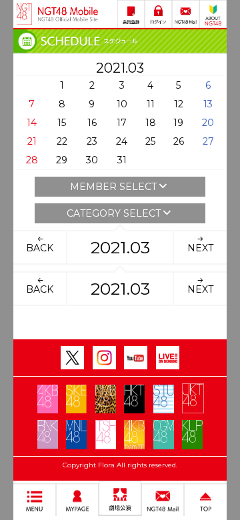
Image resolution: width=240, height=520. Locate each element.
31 (122, 160)
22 (62, 141)
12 (178, 104)
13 (208, 104)
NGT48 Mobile (68, 14)
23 (92, 141)
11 (151, 104)
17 (122, 123)
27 (208, 141)
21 (32, 141)
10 (122, 104)
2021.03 (120, 247)
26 (178, 141)
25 (150, 141)
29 (61, 160)
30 (92, 160)
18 (150, 123)
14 (32, 123)
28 (32, 160)
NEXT (200, 248)
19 (178, 123)
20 (208, 123)
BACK (39, 248)
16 (92, 123)
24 (121, 141)
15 (61, 123)
